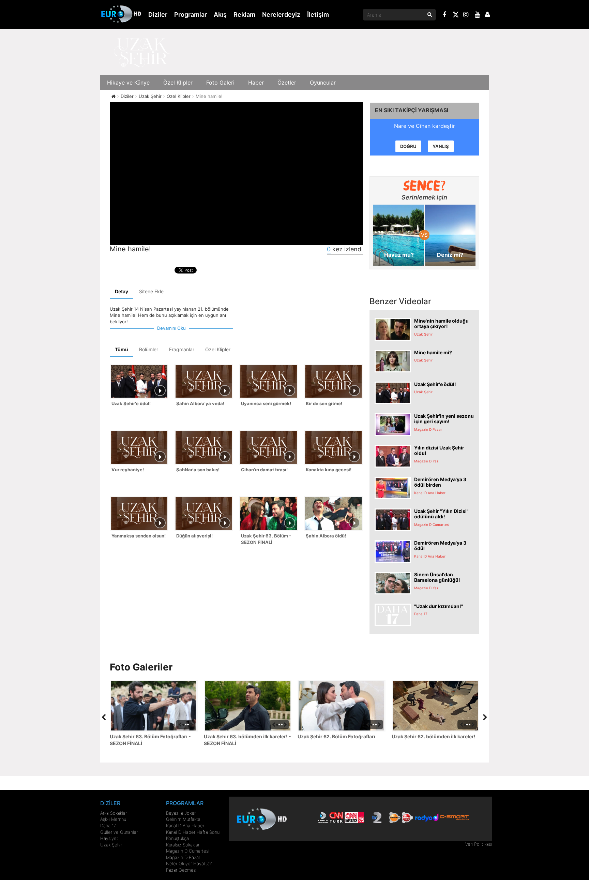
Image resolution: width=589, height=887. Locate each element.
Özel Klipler (178, 82)
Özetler (286, 82)
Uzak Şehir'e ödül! (131, 403)
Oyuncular (323, 82)
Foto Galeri (220, 82)
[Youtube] (477, 15)
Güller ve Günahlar (119, 832)
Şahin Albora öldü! (326, 535)
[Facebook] (445, 15)
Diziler (157, 14)
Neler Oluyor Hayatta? (189, 863)
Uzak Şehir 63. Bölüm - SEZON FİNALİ (266, 539)
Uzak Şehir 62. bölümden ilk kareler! (433, 736)
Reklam (244, 14)
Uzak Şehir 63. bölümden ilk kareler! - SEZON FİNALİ (247, 740)
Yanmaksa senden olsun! (138, 535)
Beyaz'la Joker (181, 813)
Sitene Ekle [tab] (151, 291)
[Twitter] (455, 16)
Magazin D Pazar (183, 857)
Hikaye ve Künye (128, 82)
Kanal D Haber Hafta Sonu (193, 832)
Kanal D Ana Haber (185, 825)
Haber (256, 82)
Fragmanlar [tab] (181, 349)
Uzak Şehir (111, 844)
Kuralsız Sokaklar (182, 844)
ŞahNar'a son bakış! (198, 469)
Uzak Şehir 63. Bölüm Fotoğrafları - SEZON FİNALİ (150, 740)
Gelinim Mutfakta (183, 819)
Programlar (190, 14)
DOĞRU (408, 146)
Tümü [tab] (121, 349)
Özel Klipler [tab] (217, 349)
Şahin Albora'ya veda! (200, 403)
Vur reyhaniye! (127, 469)
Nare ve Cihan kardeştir (424, 125)
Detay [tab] (121, 291)
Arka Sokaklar (113, 813)
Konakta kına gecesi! (328, 469)
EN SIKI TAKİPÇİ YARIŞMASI (411, 110)
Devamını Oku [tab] (171, 328)
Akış (220, 14)
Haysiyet (109, 838)
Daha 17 (108, 825)
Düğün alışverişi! (194, 535)
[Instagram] (466, 15)
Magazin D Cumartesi (187, 851)
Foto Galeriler (141, 667)
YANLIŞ (441, 146)
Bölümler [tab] (148, 349)
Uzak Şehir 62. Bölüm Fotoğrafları (336, 736)
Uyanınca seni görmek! (266, 403)
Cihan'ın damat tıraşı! (264, 469)
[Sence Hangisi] (424, 185)
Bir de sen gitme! (324, 403)
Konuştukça (177, 838)
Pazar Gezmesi (181, 870)
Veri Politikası (478, 844)
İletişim (318, 14)
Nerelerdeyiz (281, 14)
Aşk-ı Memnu (113, 819)
